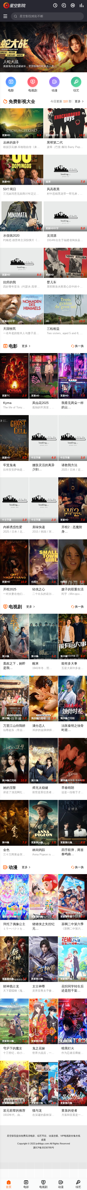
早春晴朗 (67, 787)
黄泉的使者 (69, 1110)
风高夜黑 (53, 189)
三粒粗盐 (53, 328)
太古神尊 (38, 986)
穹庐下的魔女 (12, 1048)
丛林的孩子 (11, 142)
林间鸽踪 (38, 850)
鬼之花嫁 (38, 1048)
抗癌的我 (9, 282)
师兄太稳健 (40, 787)
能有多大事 (69, 663)
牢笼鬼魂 (9, 465)
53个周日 (9, 189)
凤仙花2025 (40, 403)
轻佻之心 (38, 589)
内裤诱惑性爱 (12, 527)
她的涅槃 (9, 787)
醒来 (35, 663)
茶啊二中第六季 (72, 924)
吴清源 (51, 235)
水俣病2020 (11, 235)
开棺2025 (9, 589)
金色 (6, 850)
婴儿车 (51, 282)
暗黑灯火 (67, 1048)
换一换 (77, 346)
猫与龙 (37, 1110)
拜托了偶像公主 (14, 924)
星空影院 (11, 1136)
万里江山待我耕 (14, 725)
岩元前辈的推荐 (14, 1110)
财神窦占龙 (11, 986)
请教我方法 (69, 465)
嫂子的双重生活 (72, 589)
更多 (79, 101)
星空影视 (14, 6)
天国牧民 (9, 328)
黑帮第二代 (55, 142)
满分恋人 (38, 725)
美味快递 (38, 527)
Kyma (7, 403)
